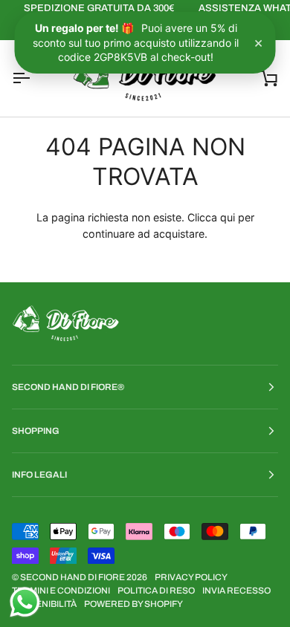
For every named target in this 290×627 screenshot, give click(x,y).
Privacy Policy (191, 577)
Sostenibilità (44, 604)
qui (227, 217)
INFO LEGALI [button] (39, 475)
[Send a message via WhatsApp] (24, 602)
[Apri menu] (34, 78)
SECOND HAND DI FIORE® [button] (68, 387)
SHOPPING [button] (35, 431)
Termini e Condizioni (61, 590)
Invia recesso (236, 590)
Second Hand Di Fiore (73, 577)
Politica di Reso (156, 590)
